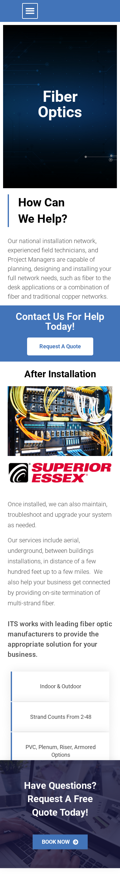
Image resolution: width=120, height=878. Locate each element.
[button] (30, 11)
